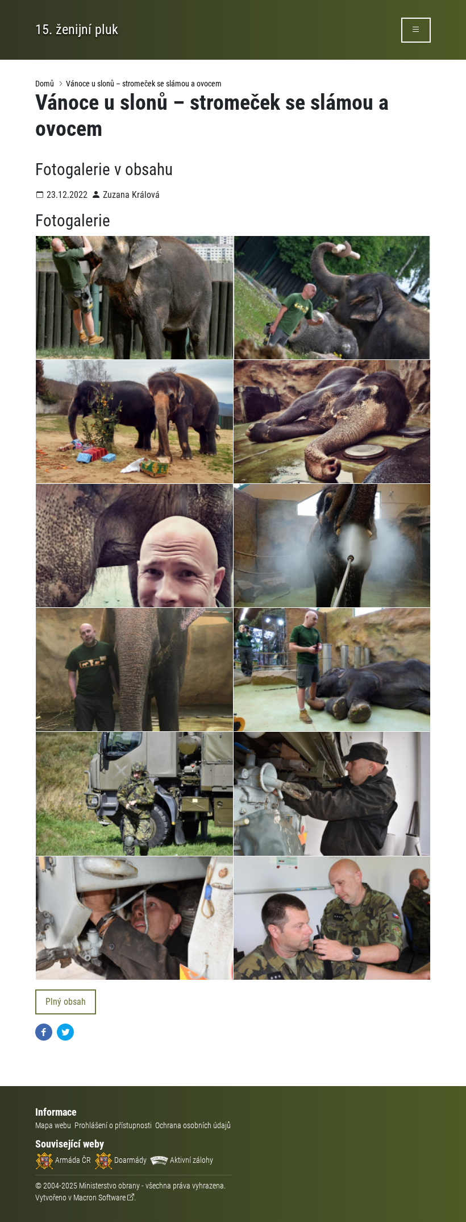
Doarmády (130, 1160)
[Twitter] (65, 1031)
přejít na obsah (30, 8)
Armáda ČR (72, 1160)
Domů (44, 83)
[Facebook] (43, 1031)
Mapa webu (53, 1125)
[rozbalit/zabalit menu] (416, 30)
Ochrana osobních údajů (193, 1125)
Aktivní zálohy (190, 1160)
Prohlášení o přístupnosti (113, 1125)
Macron (99, 1197)
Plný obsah (65, 1001)
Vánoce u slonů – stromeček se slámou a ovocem (144, 83)
